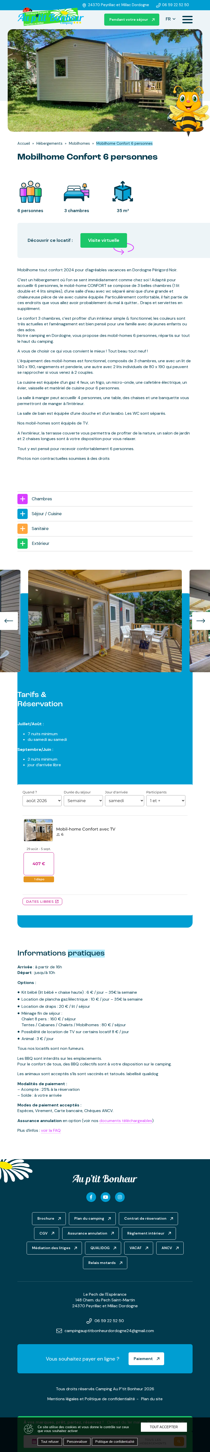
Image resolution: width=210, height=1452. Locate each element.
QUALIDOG (100, 1248)
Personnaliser (77, 1442)
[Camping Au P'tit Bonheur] (50, 17)
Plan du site (152, 1399)
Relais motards (102, 1262)
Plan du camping (89, 1218)
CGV (43, 1233)
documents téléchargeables (125, 1120)
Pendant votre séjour (128, 19)
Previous (9, 621)
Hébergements (49, 143)
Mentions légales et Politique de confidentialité (91, 1399)
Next (201, 621)
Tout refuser (50, 1442)
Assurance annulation (87, 1233)
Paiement (143, 1358)
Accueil (23, 143)
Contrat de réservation (145, 1218)
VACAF (136, 1248)
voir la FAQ (51, 1130)
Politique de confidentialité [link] (114, 1442)
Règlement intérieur (145, 1233)
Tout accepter (164, 1427)
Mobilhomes (79, 143)
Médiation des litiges (51, 1248)
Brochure (45, 1218)
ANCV (167, 1248)
